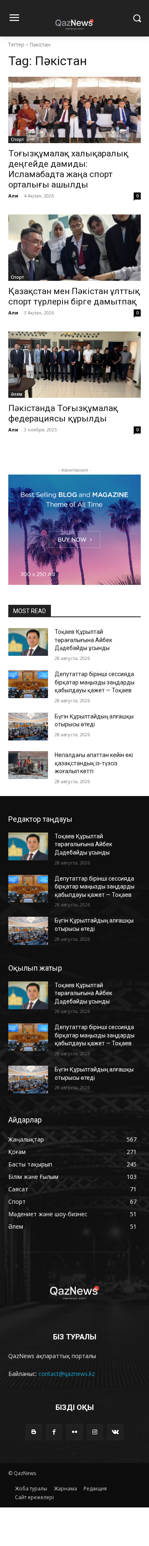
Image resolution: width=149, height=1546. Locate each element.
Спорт (17, 139)
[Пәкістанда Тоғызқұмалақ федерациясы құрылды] (74, 364)
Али (13, 195)
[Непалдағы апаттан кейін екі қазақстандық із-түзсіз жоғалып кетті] (28, 765)
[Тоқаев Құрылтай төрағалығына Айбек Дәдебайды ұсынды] (28, 642)
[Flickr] (74, 1432)
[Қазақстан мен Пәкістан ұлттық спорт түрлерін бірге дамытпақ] (74, 247)
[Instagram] (95, 1432)
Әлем (16, 394)
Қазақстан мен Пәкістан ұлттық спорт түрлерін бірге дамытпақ (74, 296)
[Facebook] (54, 1432)
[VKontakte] (115, 1432)
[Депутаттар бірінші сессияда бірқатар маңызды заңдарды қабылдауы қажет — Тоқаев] (28, 684)
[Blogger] (34, 1432)
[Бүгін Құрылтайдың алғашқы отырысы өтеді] (28, 726)
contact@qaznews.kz (66, 1374)
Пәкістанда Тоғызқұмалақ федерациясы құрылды (63, 413)
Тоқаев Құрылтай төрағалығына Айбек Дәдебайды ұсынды (83, 639)
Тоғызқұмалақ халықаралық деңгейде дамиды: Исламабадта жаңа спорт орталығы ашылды (68, 169)
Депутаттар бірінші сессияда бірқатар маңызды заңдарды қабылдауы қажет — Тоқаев (95, 682)
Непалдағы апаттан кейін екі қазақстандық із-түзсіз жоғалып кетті (94, 763)
